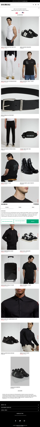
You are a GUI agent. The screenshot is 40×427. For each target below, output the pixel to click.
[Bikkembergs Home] (6, 4)
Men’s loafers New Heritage (7, 353)
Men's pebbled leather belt (7, 115)
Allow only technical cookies (7, 221)
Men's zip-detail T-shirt (25, 285)
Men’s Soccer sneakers (25, 47)
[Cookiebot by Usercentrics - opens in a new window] (34, 204)
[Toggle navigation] (38, 4)
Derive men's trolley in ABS (7, 285)
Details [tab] (20, 207)
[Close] (38, 1)
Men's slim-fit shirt (24, 353)
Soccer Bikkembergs (15, 387)
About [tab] (33, 207)
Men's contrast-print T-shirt (27, 81)
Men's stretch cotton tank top (8, 47)
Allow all (32, 221)
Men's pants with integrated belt (9, 81)
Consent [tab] (6, 207)
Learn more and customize (20, 220)
